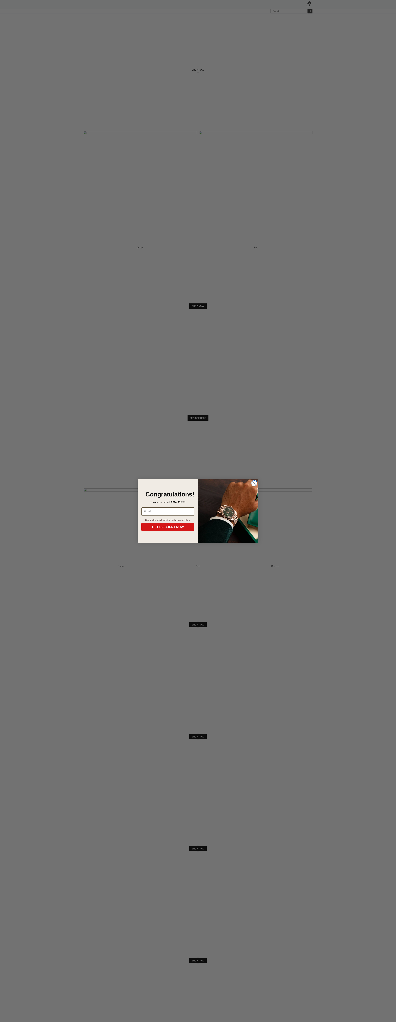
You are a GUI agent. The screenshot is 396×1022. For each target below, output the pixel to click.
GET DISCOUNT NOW (168, 527)
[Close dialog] (254, 483)
